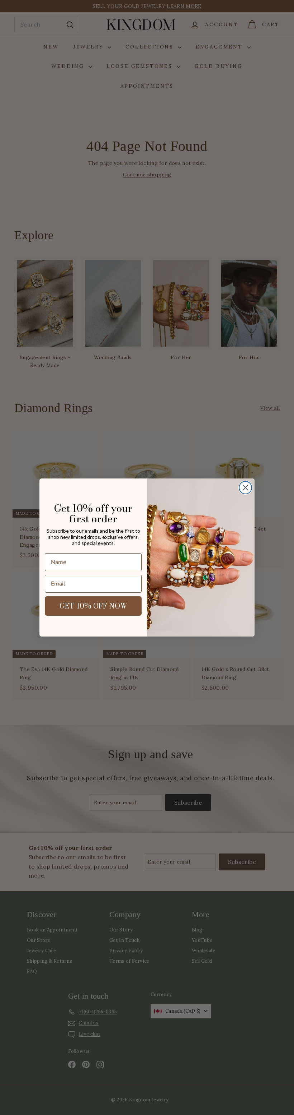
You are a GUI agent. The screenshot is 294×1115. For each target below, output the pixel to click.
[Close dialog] (245, 487)
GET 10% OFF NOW (93, 605)
